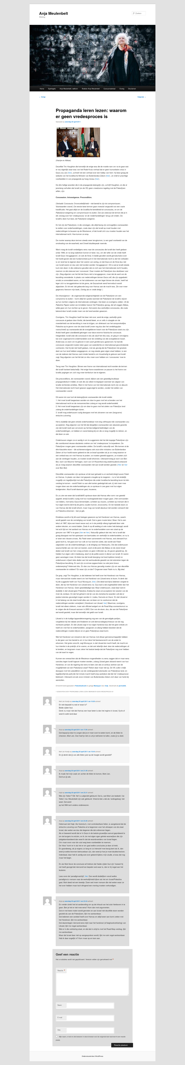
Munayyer (97, 686)
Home (42, 88)
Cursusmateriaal (109, 88)
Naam (60, 1005)
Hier (119, 464)
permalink (122, 686)
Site (59, 1030)
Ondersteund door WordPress (92, 1056)
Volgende (141, 97)
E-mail (60, 1017)
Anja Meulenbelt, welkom (69, 88)
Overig (121, 88)
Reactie (61, 971)
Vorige (42, 97)
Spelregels (52, 88)
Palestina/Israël (80, 686)
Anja (107, 686)
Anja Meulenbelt (53, 13)
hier (69, 172)
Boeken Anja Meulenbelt (91, 88)
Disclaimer (132, 88)
